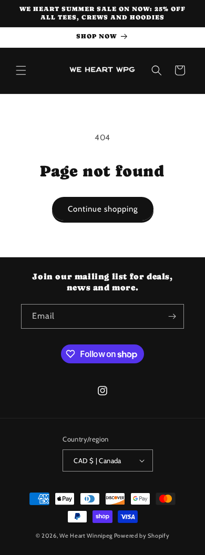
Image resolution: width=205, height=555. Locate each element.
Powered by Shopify (142, 535)
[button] (21, 70)
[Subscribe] (171, 316)
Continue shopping (103, 209)
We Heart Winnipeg (85, 535)
